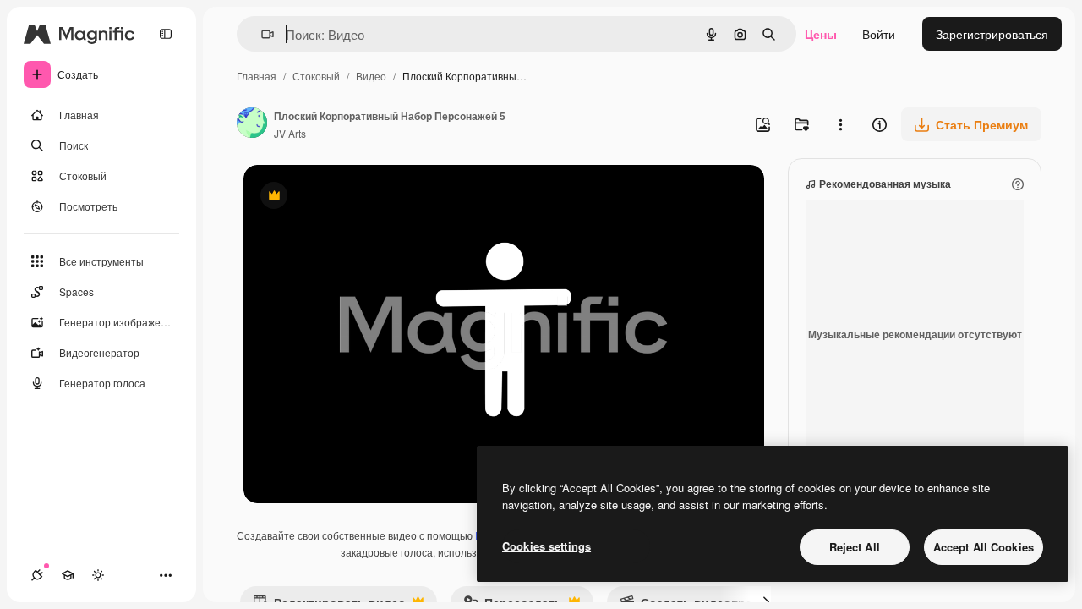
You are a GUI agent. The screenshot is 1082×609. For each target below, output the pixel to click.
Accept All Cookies (983, 547)
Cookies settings (546, 546)
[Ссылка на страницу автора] (252, 124)
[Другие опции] (840, 124)
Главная (256, 76)
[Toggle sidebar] (165, 33)
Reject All (854, 547)
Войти (878, 33)
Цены (821, 33)
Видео (371, 76)
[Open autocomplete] (261, 34)
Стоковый (316, 76)
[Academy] (67, 575)
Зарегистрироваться (992, 33)
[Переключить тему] (98, 575)
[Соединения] (37, 575)
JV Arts (290, 133)
